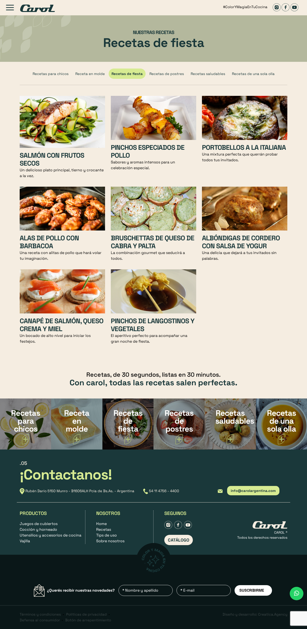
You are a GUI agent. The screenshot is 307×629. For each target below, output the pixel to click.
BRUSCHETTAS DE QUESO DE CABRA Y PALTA (152, 242)
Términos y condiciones (40, 614)
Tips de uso (106, 535)
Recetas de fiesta (127, 73)
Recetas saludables (208, 73)
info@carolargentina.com (253, 490)
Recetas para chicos (51, 73)
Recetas (103, 529)
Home (101, 523)
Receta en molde (90, 73)
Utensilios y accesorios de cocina (50, 535)
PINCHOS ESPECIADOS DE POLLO (147, 151)
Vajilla (25, 540)
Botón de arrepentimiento (88, 620)
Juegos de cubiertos (39, 523)
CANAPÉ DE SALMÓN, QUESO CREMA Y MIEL (61, 325)
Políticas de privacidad (86, 614)
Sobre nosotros (110, 540)
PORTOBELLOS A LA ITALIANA (244, 147)
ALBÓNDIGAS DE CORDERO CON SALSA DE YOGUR (241, 242)
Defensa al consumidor (40, 620)
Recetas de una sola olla (253, 73)
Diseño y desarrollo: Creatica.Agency (255, 614)
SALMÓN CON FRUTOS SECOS (52, 159)
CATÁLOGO (178, 540)
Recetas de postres (166, 73)
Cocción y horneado (38, 529)
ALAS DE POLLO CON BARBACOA (49, 242)
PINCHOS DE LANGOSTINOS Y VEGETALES (152, 325)
